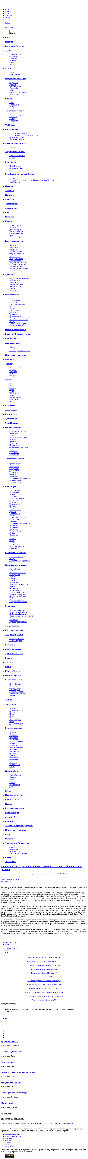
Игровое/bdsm (14, 785)
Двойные (12, 533)
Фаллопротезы (14, 618)
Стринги (12, 777)
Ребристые (13, 312)
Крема (11, 392)
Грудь (11, 235)
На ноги (12, 714)
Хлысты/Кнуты (15, 54)
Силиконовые (14, 257)
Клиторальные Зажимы (18, 133)
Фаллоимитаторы (15, 115)
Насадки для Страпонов (18, 437)
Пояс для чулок (15, 720)
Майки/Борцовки (15, 775)
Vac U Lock (13, 620)
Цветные (12, 306)
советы (12, 847)
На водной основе (16, 259)
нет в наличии (6, 881)
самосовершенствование (18, 853)
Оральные (13, 245)
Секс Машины (14, 182)
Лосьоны (12, 388)
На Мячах (13, 439)
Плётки (12, 64)
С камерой (13, 548)
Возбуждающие (15, 255)
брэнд (7, 950)
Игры (11, 374)
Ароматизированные (17, 304)
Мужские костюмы (16, 741)
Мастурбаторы (14, 569)
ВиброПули (13, 525)
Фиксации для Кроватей (18, 92)
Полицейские (14, 751)
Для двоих (13, 496)
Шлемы (12, 72)
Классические (14, 300)
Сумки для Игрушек (16, 639)
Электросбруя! (8, 1062)
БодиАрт (12, 370)
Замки (11, 170)
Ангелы (12, 767)
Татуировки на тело (16, 710)
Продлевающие (15, 316)
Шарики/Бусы (14, 463)
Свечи (11, 384)
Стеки (11, 62)
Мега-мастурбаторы (16, 592)
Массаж (12, 288)
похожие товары (11, 948)
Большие (12, 516)
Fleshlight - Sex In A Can (18, 571)
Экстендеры (13, 582)
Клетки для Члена (16, 168)
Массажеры (13, 521)
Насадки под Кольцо (17, 610)
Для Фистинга (14, 270)
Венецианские (14, 74)
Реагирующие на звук (17, 546)
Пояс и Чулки (14, 686)
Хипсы (12, 783)
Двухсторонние (15, 443)
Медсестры (13, 738)
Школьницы (13, 759)
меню (7, 9)
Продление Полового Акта (19, 279)
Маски (11, 722)
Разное (11, 761)
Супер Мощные (15, 508)
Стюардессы (14, 757)
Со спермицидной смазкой (19, 318)
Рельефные (13, 449)
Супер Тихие (14, 519)
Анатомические (15, 510)
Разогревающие (15, 261)
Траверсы (12, 85)
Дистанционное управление (19, 478)
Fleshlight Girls (14, 575)
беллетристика (14, 851)
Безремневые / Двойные (18, 612)
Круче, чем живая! (9, 1041)
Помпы (12, 586)
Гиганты (12, 441)
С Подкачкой (14, 469)
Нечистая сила (14, 743)
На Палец (13, 506)
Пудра (11, 390)
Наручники (13, 83)
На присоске (14, 445)
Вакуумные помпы (16, 233)
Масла (11, 386)
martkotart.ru (11, 4)
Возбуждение (14, 227)
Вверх (7, 1018)
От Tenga (12, 598)
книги (7, 19)
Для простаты (14, 471)
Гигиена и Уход (15, 229)
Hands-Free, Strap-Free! (11, 1052)
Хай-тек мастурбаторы (17, 596)
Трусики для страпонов (18, 622)
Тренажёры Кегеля (16, 231)
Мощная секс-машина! (11, 1082)
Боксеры (12, 781)
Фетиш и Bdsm (14, 765)
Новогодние (13, 740)
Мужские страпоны (16, 600)
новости (8, 11)
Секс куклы (13, 579)
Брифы (11, 779)
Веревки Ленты (15, 88)
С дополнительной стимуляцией (21, 616)
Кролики (12, 543)
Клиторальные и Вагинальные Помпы (23, 135)
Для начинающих (15, 482)
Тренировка (13, 282)
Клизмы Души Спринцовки (19, 351)
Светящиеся (13, 308)
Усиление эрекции (16, 280)
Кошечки (12, 755)
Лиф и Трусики (15, 688)
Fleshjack (12, 577)
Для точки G (14, 453)
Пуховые (12, 60)
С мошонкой (14, 455)
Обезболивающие (15, 251)
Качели (12, 178)
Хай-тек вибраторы (16, 498)
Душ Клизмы (14, 472)
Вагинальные (14, 247)
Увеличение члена (16, 284)
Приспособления (15, 397)
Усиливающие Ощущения (18, 268)
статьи (7, 13)
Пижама (12, 695)
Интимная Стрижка (16, 237)
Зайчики (12, 753)
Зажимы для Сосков (16, 137)
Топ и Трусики (14, 690)
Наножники (13, 94)
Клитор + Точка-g (15, 531)
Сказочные (13, 745)
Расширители (14, 105)
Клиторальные (14, 490)
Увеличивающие (15, 266)
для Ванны (13, 372)
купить (7, 944)
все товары (9, 27)
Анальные (13, 117)
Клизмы (12, 158)
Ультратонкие (14, 310)
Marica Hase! (7, 1103)
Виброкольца (14, 590)
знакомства (9, 17)
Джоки (11, 787)
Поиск (7, 23)
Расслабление (14, 349)
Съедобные (13, 399)
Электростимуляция (16, 480)
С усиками (13, 302)
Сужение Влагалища (17, 264)
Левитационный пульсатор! (14, 1093)
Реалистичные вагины (17, 594)
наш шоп (8, 15)
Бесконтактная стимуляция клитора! (18, 1072)
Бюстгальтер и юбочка (17, 694)
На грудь (12, 712)
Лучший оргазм (15, 225)
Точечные (13, 314)
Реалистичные (14, 514)
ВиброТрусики (14, 544)
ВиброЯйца (13, 527)
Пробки (12, 465)
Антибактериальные (16, 253)
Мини (11, 435)
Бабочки (12, 539)
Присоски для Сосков (17, 139)
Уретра (11, 119)
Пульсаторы (13, 535)
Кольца (12, 580)
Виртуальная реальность (18, 602)
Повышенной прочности (18, 320)
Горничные (13, 749)
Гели (11, 401)
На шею (12, 708)
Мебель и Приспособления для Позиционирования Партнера (31, 180)
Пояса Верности (15, 166)
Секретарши (13, 736)
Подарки (12, 375)
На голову (13, 718)
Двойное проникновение (18, 447)
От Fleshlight (14, 588)
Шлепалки (13, 58)
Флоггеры (13, 56)
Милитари (13, 732)
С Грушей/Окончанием (17, 431)
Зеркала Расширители (17, 156)
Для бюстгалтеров (16, 724)
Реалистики (13, 433)
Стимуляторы (14, 467)
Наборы (12, 90)
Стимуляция (13, 121)
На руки (12, 716)
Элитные (12, 537)
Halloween (13, 763)
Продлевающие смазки (17, 263)
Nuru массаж (14, 394)
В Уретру (12, 147)
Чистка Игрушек (15, 641)
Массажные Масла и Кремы (19, 368)
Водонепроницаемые (17, 517)
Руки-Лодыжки (15, 87)
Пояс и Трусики (15, 684)
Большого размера (16, 325)
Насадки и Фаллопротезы (18, 584)
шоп (6, 952)
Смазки (12, 347)
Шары (11, 103)
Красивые (13, 502)
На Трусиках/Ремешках (18, 614)
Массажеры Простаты (17, 573)
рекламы (69, 1123)
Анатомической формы (18, 324)
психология (13, 849)
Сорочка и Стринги (16, 692)
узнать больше (10, 942)
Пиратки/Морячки (16, 747)
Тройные (12, 512)
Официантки (14, 734)
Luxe (11, 298)
